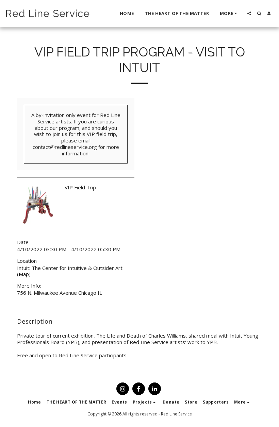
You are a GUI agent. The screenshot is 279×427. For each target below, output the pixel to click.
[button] (249, 13)
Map (24, 274)
